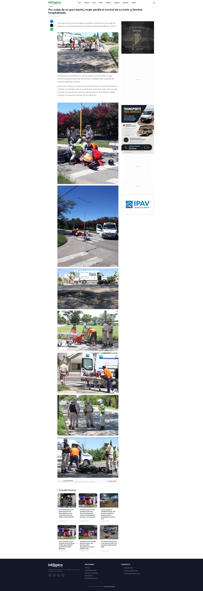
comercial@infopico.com (131, 573)
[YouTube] (63, 575)
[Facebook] (50, 575)
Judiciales (117, 2)
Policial (51, 6)
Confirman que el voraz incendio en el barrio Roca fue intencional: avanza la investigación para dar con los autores (87, 513)
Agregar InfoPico (112, 481)
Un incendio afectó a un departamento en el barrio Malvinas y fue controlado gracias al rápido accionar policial (66, 513)
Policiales (86, 2)
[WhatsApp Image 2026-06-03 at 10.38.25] (137, 129)
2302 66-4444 (128, 568)
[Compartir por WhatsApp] (51, 29)
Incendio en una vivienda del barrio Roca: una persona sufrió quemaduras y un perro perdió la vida (88, 545)
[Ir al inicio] (54, 2)
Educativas (125, 2)
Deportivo (108, 2)
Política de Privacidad (109, 586)
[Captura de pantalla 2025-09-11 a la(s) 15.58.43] (137, 37)
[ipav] (137, 204)
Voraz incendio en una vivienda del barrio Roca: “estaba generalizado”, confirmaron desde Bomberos (67, 545)
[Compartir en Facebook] (51, 21)
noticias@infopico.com (131, 571)
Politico (101, 2)
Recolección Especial (91, 573)
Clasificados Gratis (91, 570)
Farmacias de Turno (91, 578)
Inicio (79, 2)
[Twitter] (58, 575)
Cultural (134, 2)
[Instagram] (54, 575)
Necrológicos (89, 575)
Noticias (87, 568)
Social (94, 2)
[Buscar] (154, 3)
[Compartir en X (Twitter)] (51, 25)
